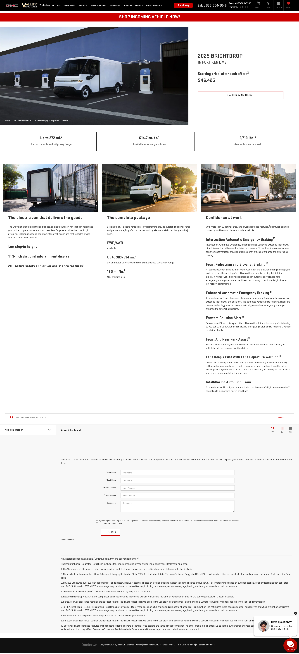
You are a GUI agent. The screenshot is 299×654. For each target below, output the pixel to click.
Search (281, 417)
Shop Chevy (183, 5)
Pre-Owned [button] (69, 5)
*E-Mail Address (109, 488)
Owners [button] (128, 5)
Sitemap (130, 645)
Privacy (138, 645)
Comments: (111, 503)
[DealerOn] (89, 644)
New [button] (59, 5)
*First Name (111, 472)
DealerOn (121, 645)
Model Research (154, 5)
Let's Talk (110, 532)
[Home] (53, 5)
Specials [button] (82, 5)
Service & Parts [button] (98, 5)
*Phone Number (110, 495)
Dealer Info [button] (115, 5)
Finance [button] (139, 5)
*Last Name (111, 480)
